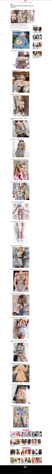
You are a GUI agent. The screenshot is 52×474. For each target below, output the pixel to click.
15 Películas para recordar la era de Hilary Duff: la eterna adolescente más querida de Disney (37, 48)
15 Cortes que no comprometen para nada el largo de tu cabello (37, 32)
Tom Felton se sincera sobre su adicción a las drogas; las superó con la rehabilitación (37, 57)
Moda (11, 4)
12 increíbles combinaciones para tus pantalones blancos (37, 40)
